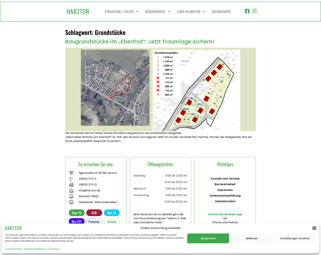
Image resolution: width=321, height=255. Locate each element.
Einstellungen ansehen (295, 238)
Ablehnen (252, 238)
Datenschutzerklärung (35, 248)
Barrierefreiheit (225, 184)
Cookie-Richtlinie (13, 248)
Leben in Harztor (188, 11)
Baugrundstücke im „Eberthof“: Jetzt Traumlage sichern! (139, 41)
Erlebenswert (221, 11)
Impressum (54, 248)
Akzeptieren (208, 238)
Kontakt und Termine (225, 179)
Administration (225, 201)
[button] (314, 228)
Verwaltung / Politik (119, 11)
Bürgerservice (155, 11)
